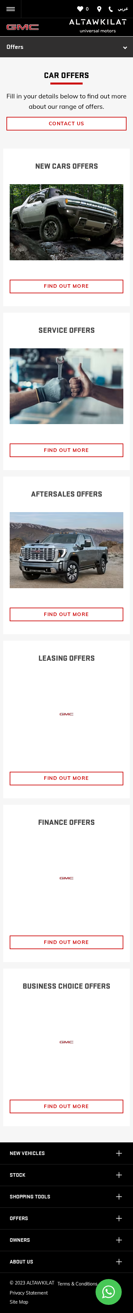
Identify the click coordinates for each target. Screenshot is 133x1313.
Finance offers (66, 822)
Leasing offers (66, 658)
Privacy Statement (29, 1293)
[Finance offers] (66, 878)
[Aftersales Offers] (66, 550)
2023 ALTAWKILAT (34, 1283)
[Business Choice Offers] (66, 1042)
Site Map (19, 1302)
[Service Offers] (66, 386)
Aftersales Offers (66, 494)
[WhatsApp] (109, 1292)
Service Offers (66, 330)
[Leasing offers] (66, 714)
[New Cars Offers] (66, 222)
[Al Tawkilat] (25, 27)
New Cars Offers (66, 166)
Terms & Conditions (77, 1284)
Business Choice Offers (66, 986)
